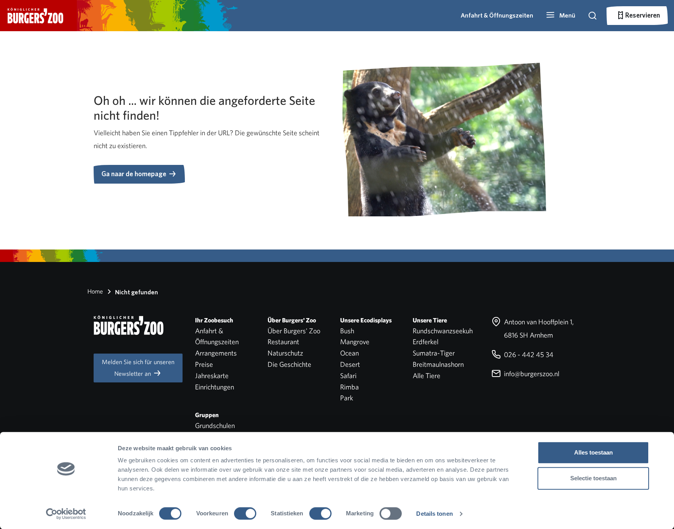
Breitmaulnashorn (438, 364)
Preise (204, 364)
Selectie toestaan (593, 478)
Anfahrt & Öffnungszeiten (497, 15)
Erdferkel (425, 341)
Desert (350, 364)
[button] (560, 16)
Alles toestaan (593, 452)
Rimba (349, 386)
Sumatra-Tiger (434, 353)
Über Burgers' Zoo (294, 330)
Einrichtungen (214, 386)
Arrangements (216, 353)
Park (346, 397)
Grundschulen (215, 425)
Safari (348, 375)
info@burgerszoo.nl (530, 373)
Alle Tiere (426, 375)
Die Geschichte (289, 364)
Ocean (349, 353)
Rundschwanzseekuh (443, 330)
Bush (347, 330)
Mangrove (354, 341)
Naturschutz (285, 353)
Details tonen (434, 513)
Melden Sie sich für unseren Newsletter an (138, 368)
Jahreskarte (212, 375)
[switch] (245, 513)
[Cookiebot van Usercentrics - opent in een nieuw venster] (66, 514)
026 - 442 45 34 (527, 354)
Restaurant (283, 341)
